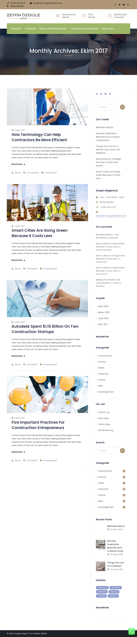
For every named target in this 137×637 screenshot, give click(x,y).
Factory (102, 361)
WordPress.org (105, 430)
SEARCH (122, 107)
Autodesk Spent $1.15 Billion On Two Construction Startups (45, 329)
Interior (102, 379)
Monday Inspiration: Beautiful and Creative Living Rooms (108, 136)
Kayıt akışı (103, 418)
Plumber (113, 596)
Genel (101, 367)
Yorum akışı (104, 424)
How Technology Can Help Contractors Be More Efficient (39, 137)
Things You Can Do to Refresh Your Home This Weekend (108, 149)
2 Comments (32, 172)
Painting (101, 596)
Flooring (114, 591)
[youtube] (105, 93)
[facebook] (101, 93)
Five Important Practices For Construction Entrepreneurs (38, 425)
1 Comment (31, 268)
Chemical (115, 587)
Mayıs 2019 (103, 312)
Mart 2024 (103, 306)
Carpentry (102, 587)
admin (18, 172)
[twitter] (97, 93)
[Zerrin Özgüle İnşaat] (23, 16)
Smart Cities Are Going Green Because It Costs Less (40, 233)
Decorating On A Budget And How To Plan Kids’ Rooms (108, 162)
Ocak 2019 (103, 318)
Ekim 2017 (103, 324)
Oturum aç (103, 412)
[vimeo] (110, 93)
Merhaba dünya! (104, 127)
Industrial (103, 373)
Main (100, 385)
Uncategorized (50, 268)
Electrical (102, 591)
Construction (51, 172)
